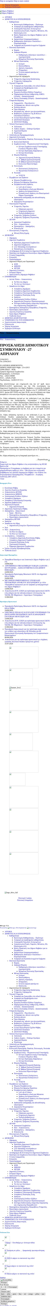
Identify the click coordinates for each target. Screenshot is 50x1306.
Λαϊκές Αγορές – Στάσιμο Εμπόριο (27, 129)
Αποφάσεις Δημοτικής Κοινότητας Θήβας (24, 538)
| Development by (21, 928)
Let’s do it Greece (25, 187)
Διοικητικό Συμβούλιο (22, 222)
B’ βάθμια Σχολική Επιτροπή (29, 162)
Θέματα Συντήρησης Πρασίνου (25, 182)
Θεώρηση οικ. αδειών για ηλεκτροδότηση (29, 111)
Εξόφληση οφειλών (26, 209)
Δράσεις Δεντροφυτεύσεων (29, 191)
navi (43, 1294)
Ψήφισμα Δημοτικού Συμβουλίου (21, 546)
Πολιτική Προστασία (17, 47)
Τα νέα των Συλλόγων (22, 284)
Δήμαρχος (13, 238)
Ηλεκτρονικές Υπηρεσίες (18, 230)
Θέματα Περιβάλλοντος (23, 180)
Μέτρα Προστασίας (21, 61)
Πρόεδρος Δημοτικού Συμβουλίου (26, 243)
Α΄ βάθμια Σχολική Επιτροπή (29, 160)
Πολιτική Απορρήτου (25, 900)
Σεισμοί (21, 64)
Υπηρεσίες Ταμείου (21, 206)
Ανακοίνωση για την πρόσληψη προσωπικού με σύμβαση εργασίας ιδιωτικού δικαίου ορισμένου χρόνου (26, 641)
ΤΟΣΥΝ (22, 175)
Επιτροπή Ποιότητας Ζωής (19, 542)
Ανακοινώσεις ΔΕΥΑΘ (13, 492)
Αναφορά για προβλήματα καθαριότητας (29, 27)
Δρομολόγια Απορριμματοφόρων (26, 39)
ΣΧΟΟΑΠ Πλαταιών (22, 120)
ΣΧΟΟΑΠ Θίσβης (21, 122)
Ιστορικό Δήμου (15, 272)
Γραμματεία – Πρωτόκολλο (24, 103)
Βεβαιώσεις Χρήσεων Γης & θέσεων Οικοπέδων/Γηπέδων (28, 115)
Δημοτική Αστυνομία (17, 137)
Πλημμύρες (23, 70)
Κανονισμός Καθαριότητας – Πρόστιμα (28, 24)
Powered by (4, 928)
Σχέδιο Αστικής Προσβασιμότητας (17, 548)
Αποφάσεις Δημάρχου (22, 289)
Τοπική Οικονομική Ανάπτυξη (20, 124)
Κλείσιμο (4, 1282)
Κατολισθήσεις (24, 66)
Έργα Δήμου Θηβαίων (17, 314)
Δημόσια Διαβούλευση (13, 502)
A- (1, 1287)
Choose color (5, 1291)
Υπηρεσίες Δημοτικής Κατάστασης (27, 79)
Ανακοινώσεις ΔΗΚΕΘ (13, 494)
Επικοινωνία (18, 228)
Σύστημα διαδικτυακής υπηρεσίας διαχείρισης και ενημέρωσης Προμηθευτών (31, 304)
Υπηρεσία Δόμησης (16, 100)
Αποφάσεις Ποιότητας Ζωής (24, 295)
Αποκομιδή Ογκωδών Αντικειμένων (27, 29)
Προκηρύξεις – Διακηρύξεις (24, 226)
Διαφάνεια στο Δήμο (16, 286)
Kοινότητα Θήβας (11, 488)
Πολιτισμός (18, 166)
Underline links (6, 1296)
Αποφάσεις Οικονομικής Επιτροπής (27, 293)
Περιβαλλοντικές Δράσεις (23, 184)
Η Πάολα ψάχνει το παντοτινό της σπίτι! (19, 1274)
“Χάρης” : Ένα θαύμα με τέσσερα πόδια (20, 1243)
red (25, 1294)
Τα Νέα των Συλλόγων (17, 534)
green (14, 1294)
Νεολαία (17, 173)
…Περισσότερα (42, 459)
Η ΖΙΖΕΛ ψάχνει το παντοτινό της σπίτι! (20, 1258)
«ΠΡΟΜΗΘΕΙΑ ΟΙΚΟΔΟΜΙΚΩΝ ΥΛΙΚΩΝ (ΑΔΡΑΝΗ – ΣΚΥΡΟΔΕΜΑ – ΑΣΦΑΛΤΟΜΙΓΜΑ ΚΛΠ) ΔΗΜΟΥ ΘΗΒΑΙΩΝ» (27, 568)
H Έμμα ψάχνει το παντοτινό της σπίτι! (19, 1266)
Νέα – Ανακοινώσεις (21, 224)
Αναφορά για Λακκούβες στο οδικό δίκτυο (29, 86)
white (8, 1294)
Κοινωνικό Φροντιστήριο (28, 164)
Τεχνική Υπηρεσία (16, 83)
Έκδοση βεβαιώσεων (26, 213)
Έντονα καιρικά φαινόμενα (28, 72)
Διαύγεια (17, 297)
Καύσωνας (23, 74)
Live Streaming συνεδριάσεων (25, 247)
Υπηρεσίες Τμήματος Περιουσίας (26, 217)
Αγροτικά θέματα (20, 131)
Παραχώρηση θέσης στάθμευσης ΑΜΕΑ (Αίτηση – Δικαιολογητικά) (29, 95)
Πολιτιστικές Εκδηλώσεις (28, 169)
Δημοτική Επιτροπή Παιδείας (29, 158)
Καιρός (16, 50)
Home (2, 337)
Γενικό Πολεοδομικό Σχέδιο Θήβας (27, 118)
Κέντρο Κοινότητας (26, 153)
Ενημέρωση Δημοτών (27, 211)
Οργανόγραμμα (15, 259)
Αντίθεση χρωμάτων (8, 1301)
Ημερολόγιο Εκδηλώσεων (28, 171)
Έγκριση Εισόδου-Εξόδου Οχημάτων (28, 92)
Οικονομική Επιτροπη (17, 544)
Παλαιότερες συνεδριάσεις (24, 249)
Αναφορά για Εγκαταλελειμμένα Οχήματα (29, 45)
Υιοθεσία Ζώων (15, 316)
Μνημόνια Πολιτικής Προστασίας (31, 59)
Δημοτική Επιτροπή (12, 505)
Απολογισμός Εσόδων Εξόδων (25, 299)
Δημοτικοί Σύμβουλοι (22, 245)
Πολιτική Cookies (25, 898)
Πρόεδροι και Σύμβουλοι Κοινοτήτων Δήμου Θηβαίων (29, 253)
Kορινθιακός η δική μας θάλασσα (31, 189)
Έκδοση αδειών (20, 107)
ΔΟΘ (16, 264)
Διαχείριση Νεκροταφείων (23, 202)
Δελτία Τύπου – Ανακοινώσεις (20, 279)
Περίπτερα (18, 133)
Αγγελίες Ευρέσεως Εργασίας (20, 312)
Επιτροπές (13, 257)
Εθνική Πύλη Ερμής (21, 233)
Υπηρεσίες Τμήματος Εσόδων (25, 215)
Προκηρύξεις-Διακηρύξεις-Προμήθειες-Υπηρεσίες (28, 308)
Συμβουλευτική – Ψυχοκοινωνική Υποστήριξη (31, 144)
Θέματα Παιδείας (20, 155)
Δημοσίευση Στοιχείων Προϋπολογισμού (29, 301)
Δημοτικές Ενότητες (16, 270)
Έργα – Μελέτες (15, 513)
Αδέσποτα (18, 127)
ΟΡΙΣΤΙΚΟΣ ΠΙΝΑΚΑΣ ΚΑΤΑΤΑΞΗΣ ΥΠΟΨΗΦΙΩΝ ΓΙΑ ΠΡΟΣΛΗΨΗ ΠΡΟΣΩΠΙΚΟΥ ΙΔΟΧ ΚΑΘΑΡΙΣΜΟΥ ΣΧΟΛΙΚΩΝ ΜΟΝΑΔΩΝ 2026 (27, 614)
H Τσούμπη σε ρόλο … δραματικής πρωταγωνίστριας (25, 1250)
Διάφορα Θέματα (20, 52)
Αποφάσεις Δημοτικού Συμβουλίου (27, 291)
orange (30, 1294)
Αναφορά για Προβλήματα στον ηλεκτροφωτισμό (26, 89)
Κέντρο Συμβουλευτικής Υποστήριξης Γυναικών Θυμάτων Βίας (33, 148)
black (3, 1294)
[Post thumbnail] (7, 1241)
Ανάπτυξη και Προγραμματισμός (21, 135)
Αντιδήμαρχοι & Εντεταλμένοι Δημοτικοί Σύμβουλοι (28, 251)
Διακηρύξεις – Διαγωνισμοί (15, 511)
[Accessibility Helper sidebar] (6, 1280)
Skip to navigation (7, 1)
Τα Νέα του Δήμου (21, 282)
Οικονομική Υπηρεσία (17, 204)
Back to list (4, 466)
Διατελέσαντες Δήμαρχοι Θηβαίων (22, 275)
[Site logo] (7, 11)
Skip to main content (21, 1)
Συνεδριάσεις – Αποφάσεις (15, 536)
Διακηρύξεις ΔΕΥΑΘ (12, 519)
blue (20, 1294)
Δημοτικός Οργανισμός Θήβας (16, 509)
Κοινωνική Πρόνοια (21, 142)
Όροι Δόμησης (19, 109)
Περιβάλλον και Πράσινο (18, 177)
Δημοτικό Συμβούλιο (17, 240)
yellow (37, 1294)
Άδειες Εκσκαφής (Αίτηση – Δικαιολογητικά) (31, 98)
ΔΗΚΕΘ (17, 266)
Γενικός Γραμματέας (17, 255)
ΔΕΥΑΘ (12, 219)
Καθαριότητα (14, 22)
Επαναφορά (13, 1287)
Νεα (6, 528)
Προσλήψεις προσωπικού (18, 310)
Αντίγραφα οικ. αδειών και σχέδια (26, 105)
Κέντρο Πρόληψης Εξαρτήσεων (30, 151)
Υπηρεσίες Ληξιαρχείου (23, 81)
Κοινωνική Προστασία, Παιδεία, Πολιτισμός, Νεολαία (29, 139)
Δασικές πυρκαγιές (26, 68)
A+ (6, 1287)
